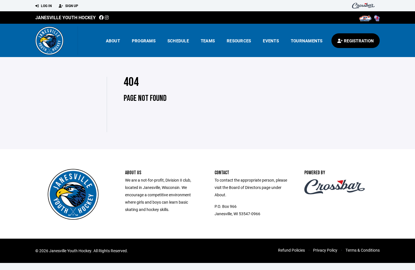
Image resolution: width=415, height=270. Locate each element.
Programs (144, 40)
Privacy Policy (325, 250)
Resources (239, 40)
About (113, 40)
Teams (208, 40)
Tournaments (307, 40)
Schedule (178, 40)
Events (271, 40)
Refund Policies (291, 250)
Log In (46, 5)
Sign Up (71, 5)
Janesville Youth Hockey (65, 17)
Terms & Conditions (363, 250)
